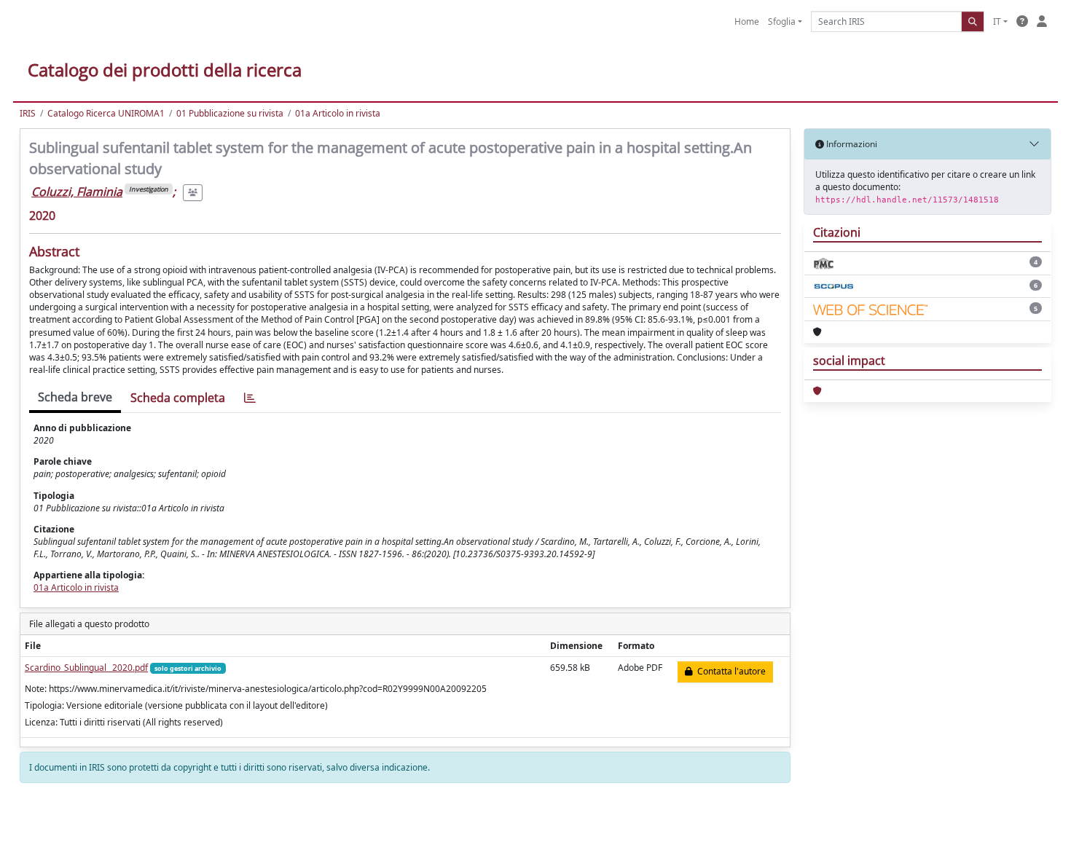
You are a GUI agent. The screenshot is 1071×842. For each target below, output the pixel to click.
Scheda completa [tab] (177, 398)
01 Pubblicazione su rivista (229, 113)
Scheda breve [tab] (75, 397)
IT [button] (997, 21)
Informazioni (850, 144)
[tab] (250, 398)
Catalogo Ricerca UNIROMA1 (106, 113)
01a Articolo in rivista (337, 113)
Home (746, 21)
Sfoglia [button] (782, 21)
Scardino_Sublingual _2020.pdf (86, 667)
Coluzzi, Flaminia (76, 192)
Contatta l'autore (729, 671)
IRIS (28, 113)
